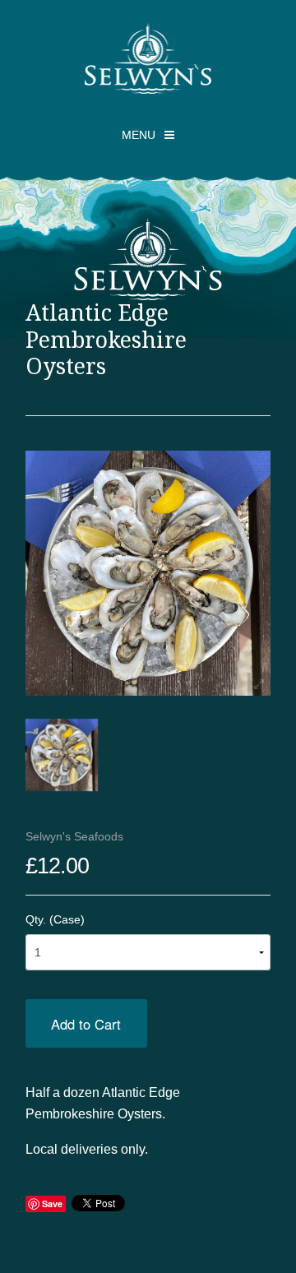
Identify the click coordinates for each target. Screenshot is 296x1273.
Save (52, 1203)
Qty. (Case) (55, 919)
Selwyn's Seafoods (74, 836)
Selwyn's (148, 58)
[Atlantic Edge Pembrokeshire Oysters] (61, 755)
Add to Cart (86, 1024)
